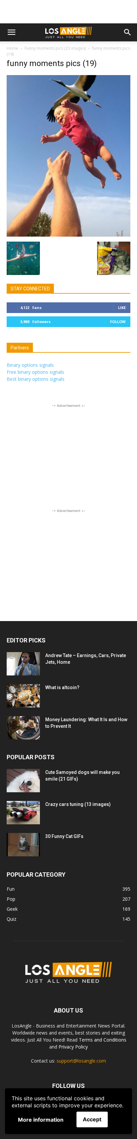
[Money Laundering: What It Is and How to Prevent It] (23, 728)
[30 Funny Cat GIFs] (23, 844)
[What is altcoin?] (23, 695)
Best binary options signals (36, 379)
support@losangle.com (81, 1061)
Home (12, 48)
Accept (92, 1119)
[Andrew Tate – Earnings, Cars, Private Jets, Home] (23, 663)
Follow (118, 321)
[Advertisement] (68, 11)
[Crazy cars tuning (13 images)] (23, 812)
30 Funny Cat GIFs (64, 836)
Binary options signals (30, 365)
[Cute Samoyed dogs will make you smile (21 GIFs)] (23, 780)
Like (122, 307)
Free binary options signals (35, 372)
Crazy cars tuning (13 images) (78, 804)
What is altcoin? (62, 687)
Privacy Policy (73, 1047)
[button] (11, 32)
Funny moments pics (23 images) (55, 48)
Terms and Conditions (102, 1040)
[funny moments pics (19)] (68, 235)
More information (41, 1119)
